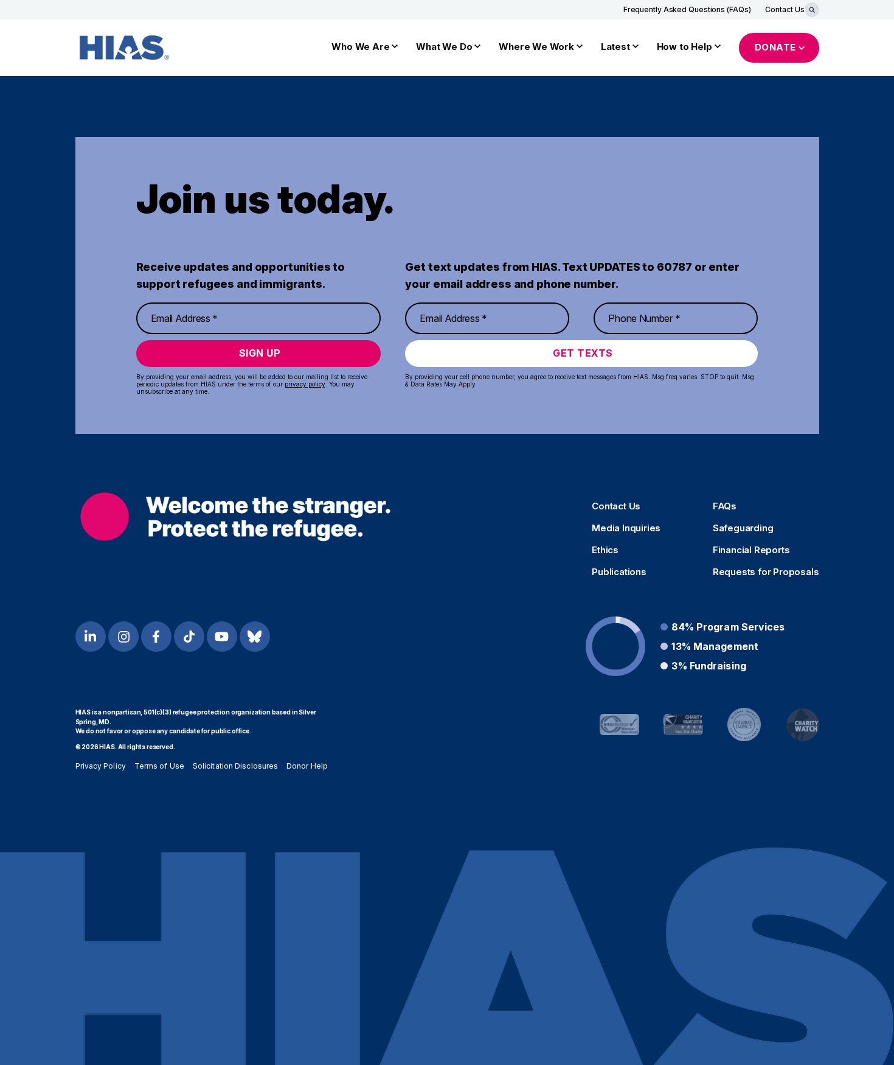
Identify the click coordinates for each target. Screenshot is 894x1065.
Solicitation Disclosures (235, 765)
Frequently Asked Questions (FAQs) (687, 9)
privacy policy (305, 384)
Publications (619, 572)
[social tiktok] (189, 636)
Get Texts (583, 353)
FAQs (724, 506)
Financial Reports (751, 550)
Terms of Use (159, 765)
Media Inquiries (626, 528)
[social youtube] (222, 636)
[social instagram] (123, 636)
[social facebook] (156, 636)
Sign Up (260, 353)
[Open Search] (812, 9)
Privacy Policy (100, 765)
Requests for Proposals (766, 572)
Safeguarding (743, 528)
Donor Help (307, 765)
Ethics (605, 550)
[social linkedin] (90, 636)
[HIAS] (235, 517)
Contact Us (784, 9)
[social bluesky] (255, 636)
